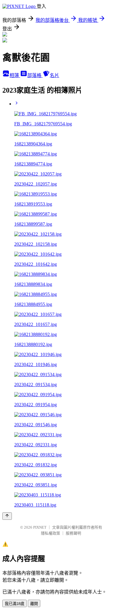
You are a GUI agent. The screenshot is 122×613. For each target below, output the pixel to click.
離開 (34, 603)
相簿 (14, 75)
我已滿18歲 (14, 603)
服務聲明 (73, 533)
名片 (54, 75)
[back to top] (7, 516)
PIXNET (39, 527)
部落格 (35, 75)
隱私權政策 (50, 533)
